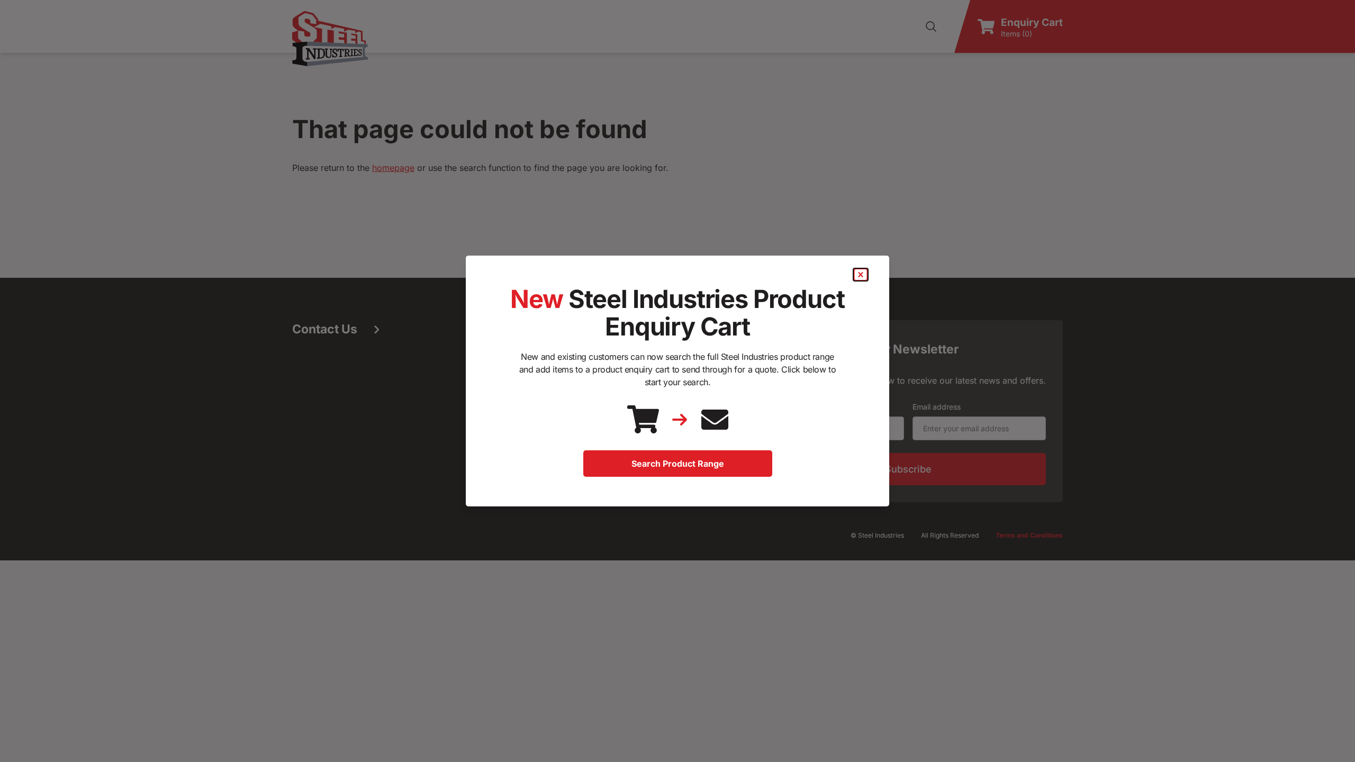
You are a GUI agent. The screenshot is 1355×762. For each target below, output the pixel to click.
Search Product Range (677, 463)
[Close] (860, 274)
